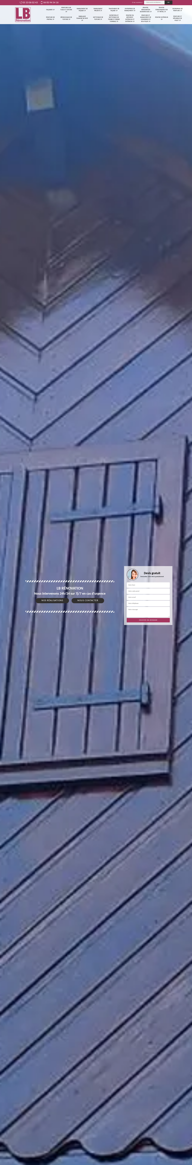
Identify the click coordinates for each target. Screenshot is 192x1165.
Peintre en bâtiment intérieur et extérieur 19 (129, 18)
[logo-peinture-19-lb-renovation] (23, 14)
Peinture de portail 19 (50, 18)
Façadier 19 (50, 10)
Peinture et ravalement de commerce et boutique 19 (145, 18)
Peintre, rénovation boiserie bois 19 (146, 10)
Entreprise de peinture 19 (178, 10)
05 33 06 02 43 (30, 2)
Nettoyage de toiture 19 (98, 18)
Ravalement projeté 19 (98, 10)
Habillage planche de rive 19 (82, 18)
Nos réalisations (52, 600)
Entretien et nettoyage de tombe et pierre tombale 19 (114, 18)
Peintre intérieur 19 (161, 18)
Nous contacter (87, 600)
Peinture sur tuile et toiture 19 (66, 10)
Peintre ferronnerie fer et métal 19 (161, 10)
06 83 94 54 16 (51, 2)
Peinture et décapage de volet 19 (177, 18)
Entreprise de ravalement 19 (129, 10)
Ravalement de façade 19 (82, 10)
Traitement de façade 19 (114, 10)
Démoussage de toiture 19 (66, 18)
